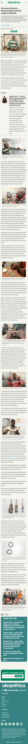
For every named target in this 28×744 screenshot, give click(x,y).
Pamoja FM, (12, 458)
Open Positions (6, 717)
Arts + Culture (5, 701)
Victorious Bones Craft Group (9, 80)
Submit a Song (5, 716)
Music (3, 698)
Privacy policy (5, 714)
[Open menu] (2, 2)
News (3, 696)
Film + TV (4, 700)
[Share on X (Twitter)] (14, 31)
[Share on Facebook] (11, 31)
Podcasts (4, 705)
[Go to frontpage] (14, 2)
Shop (3, 706)
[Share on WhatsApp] (16, 31)
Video (3, 703)
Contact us (5, 712)
